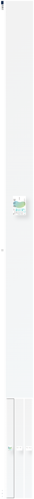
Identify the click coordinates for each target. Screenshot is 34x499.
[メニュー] (2, 250)
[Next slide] (32, 448)
